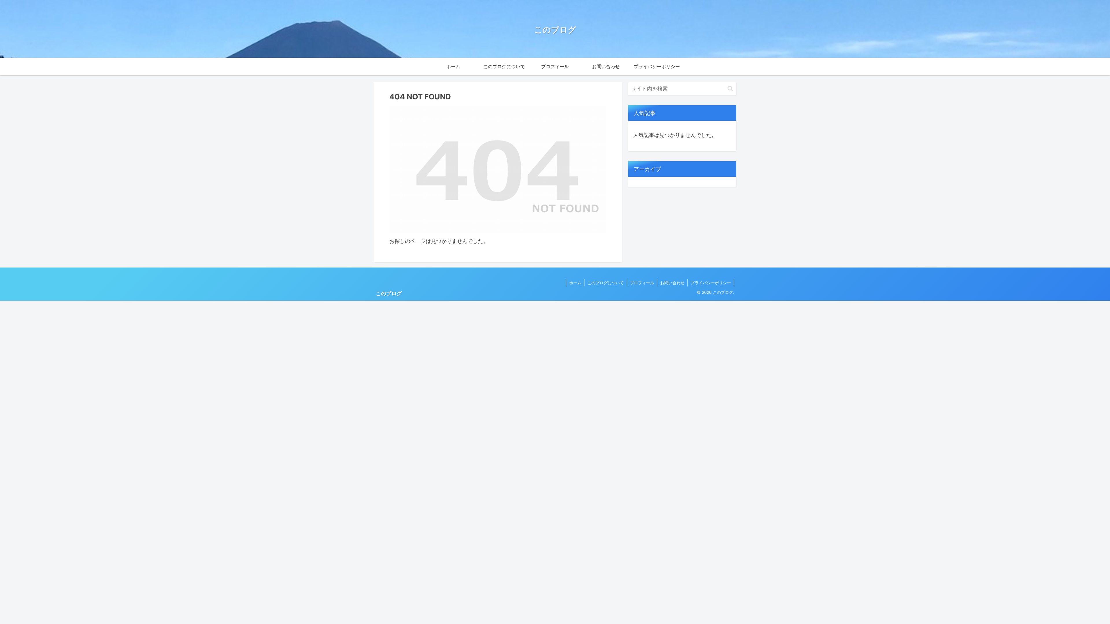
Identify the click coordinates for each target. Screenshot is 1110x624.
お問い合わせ (672, 282)
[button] (730, 88)
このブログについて (605, 282)
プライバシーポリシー (711, 282)
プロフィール (642, 282)
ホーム (575, 282)
